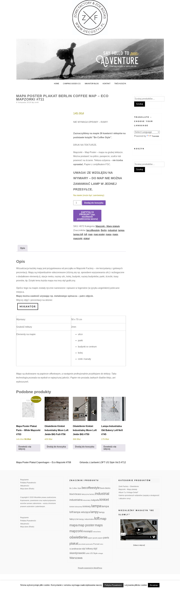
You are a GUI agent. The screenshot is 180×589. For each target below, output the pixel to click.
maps (115, 234)
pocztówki (82, 544)
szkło (88, 553)
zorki (36, 102)
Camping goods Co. (72, 84)
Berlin (104, 230)
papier (100, 538)
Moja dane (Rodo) (27, 489)
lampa (121, 230)
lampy (94, 512)
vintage (100, 553)
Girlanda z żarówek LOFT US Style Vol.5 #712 (103, 462)
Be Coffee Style (75, 488)
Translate (155, 136)
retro (101, 544)
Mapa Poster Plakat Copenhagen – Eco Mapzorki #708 (43, 462)
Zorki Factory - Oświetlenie (129, 486)
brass (78, 494)
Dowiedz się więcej (24, 447)
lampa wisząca (81, 512)
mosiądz (88, 531)
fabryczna (85, 494)
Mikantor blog (92, 84)
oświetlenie (78, 537)
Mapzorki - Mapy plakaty (108, 226)
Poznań (96, 544)
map (90, 234)
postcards (89, 544)
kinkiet (104, 499)
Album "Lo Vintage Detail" (128, 492)
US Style (94, 553)
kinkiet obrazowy (75, 507)
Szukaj (139, 104)
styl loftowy (87, 548)
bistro (107, 488)
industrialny (87, 500)
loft (85, 234)
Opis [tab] (22, 248)
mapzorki (77, 238)
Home (56, 84)
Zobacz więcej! (139, 545)
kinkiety (87, 506)
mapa (108, 234)
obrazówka (97, 531)
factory (91, 494)
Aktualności (24, 486)
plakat (87, 238)
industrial (112, 230)
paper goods (92, 538)
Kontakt (106, 84)
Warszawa (75, 557)
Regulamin (24, 480)
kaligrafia (95, 500)
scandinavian (75, 548)
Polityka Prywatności (28, 483)
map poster (99, 234)
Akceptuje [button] (154, 585)
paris (106, 537)
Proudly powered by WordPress (90, 568)
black (72, 494)
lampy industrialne (86, 519)
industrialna (75, 500)
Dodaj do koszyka (93, 203)
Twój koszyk (120, 84)
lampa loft (78, 234)
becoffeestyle (93, 230)
